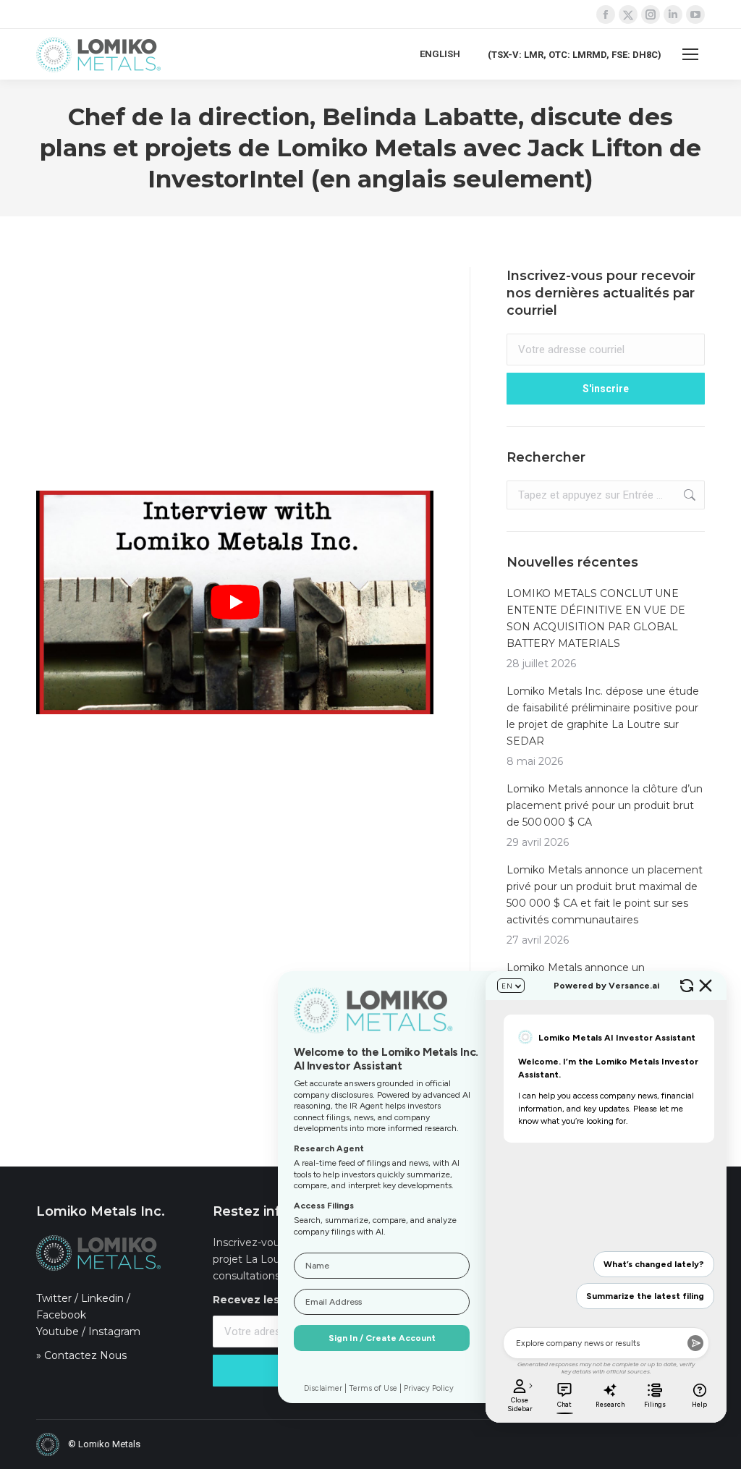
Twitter (54, 1298)
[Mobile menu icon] (690, 54)
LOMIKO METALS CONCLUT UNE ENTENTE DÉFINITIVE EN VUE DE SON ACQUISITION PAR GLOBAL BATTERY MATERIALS (596, 618)
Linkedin (102, 1298)
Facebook (61, 1314)
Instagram (114, 1331)
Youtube (57, 1331)
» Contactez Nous (81, 1355)
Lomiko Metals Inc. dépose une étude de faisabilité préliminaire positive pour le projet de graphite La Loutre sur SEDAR (603, 716)
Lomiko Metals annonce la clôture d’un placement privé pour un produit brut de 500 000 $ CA (605, 805)
